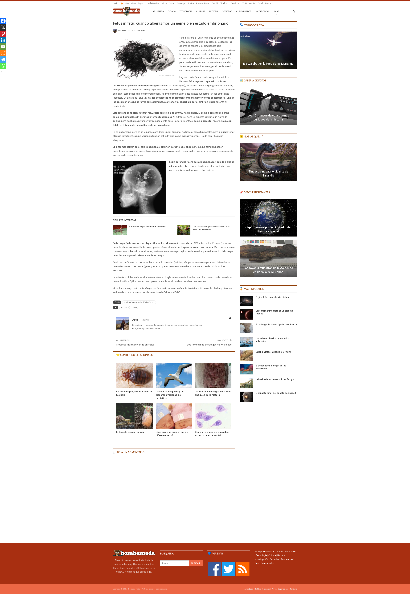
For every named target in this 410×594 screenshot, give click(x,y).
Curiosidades (243, 11)
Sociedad (227, 11)
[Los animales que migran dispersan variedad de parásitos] (174, 375)
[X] (3, 27)
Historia (213, 11)
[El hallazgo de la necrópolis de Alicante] (246, 328)
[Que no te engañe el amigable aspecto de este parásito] (213, 416)
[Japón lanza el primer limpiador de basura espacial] (268, 218)
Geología (181, 3)
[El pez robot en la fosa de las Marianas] (268, 50)
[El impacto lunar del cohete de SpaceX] (246, 397)
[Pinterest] (3, 34)
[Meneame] (3, 53)
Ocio (257, 563)
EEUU (244, 3)
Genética (235, 3)
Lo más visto (268, 551)
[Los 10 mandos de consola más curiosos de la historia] (268, 106)
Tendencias (287, 559)
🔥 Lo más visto (128, 3)
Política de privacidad (280, 589)
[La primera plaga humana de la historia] (134, 375)
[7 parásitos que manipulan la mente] (120, 230)
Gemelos (123, 307)
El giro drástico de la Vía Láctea (272, 297)
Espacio (141, 3)
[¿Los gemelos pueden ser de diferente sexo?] (174, 416)
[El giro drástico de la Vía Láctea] (246, 301)
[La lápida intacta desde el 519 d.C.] (246, 355)
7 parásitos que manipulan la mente (147, 226)
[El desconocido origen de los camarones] (246, 369)
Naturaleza (157, 11)
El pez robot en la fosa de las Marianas (268, 63)
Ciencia (172, 11)
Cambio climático (220, 3)
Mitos (164, 3)
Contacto (293, 589)
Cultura (200, 11)
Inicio (115, 3)
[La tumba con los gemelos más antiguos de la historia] (213, 375)
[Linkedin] (3, 40)
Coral (260, 3)
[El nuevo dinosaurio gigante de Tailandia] (268, 162)
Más (267, 3)
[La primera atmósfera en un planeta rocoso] (246, 314)
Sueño (191, 3)
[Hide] (1, 72)
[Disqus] (174, 499)
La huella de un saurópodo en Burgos (275, 379)
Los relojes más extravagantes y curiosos (209, 344)
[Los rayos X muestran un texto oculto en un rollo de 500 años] (268, 258)
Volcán (252, 3)
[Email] (3, 46)
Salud (172, 3)
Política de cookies (262, 589)
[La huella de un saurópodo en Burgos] (246, 383)
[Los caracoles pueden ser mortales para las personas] (183, 230)
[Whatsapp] (3, 66)
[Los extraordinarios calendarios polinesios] (246, 342)
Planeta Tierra (202, 3)
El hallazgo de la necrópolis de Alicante (276, 324)
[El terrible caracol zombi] (134, 416)
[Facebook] (3, 21)
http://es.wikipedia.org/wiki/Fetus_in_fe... (139, 302)
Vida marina (153, 3)
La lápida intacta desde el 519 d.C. (273, 352)
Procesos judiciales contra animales (135, 344)
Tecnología (186, 11)
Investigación (263, 11)
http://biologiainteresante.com (146, 328)
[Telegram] (3, 59)
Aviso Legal (249, 589)
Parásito (134, 307)
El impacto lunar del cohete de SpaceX (275, 393)
